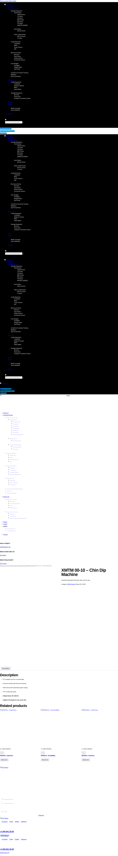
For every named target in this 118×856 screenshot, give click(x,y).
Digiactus (41, 815)
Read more (4, 759)
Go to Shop (3, 563)
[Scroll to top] (1, 855)
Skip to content (4, 1)
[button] (1, 385)
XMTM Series (30, 565)
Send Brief (3, 555)
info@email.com (4, 852)
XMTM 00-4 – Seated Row (6, 755)
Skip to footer (12, 1)
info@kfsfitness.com (5, 794)
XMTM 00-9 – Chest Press (88, 755)
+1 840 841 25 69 (7, 832)
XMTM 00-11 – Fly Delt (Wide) (48, 755)
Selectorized (23, 565)
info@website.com (5, 547)
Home (1, 565)
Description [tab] (5, 668)
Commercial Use (7, 565)
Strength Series (16, 565)
